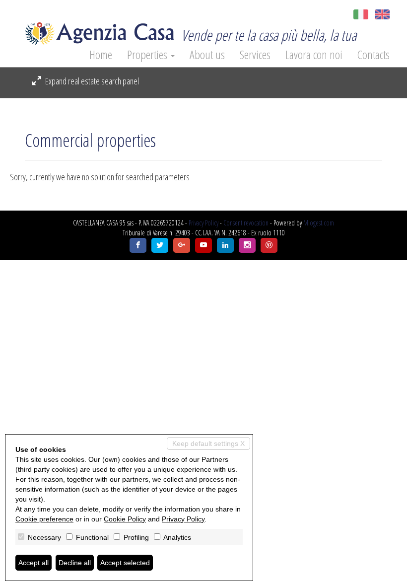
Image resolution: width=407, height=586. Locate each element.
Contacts (373, 55)
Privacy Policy (203, 222)
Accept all (33, 563)
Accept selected (125, 563)
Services (255, 55)
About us (207, 55)
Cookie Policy (125, 519)
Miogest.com (318, 222)
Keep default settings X (208, 443)
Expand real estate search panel (91, 81)
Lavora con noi (313, 55)
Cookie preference (44, 519)
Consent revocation (246, 222)
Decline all (75, 563)
